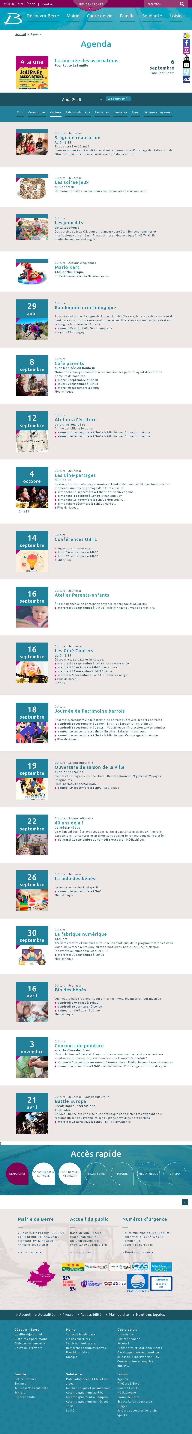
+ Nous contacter (30, 1252)
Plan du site (117, 1314)
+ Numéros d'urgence (137, 1252)
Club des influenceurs (30, 1343)
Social (70, 1406)
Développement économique (138, 1352)
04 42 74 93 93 (161, 1233)
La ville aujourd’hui (28, 1334)
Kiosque (71, 1357)
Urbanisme (125, 1334)
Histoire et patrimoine (31, 1339)
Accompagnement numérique (87, 1401)
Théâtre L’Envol (129, 1383)
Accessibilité (90, 1314)
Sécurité (123, 1343)
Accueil (20, 34)
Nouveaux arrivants (28, 1348)
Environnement (128, 1339)
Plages (122, 1406)
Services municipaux (80, 1343)
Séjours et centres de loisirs (137, 1410)
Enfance (20, 1383)
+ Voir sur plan (80, 1252)
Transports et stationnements (139, 1348)
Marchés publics (77, 1352)
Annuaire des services (33, 1244)
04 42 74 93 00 (43, 1241)
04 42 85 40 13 (153, 1237)
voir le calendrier (116, 98)
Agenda (122, 1379)
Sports (122, 1415)
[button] (185, 1202)
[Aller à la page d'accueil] (13, 18)
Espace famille (25, 1397)
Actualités (45, 1314)
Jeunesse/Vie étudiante (31, 1388)
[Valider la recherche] (182, 3)
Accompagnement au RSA (84, 1392)
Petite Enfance (25, 1379)
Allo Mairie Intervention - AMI (139, 1357)
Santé (70, 1410)
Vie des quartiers (78, 1339)
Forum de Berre (128, 1397)
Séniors (19, 1392)
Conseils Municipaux (80, 1334)
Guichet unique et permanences (89, 1388)
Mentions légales (149, 1314)
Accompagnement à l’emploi (87, 1397)
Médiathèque (126, 1392)
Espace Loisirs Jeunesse (134, 1401)
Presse (66, 1314)
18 (139, 1241)
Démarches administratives (86, 1348)
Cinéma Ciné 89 (128, 1388)
